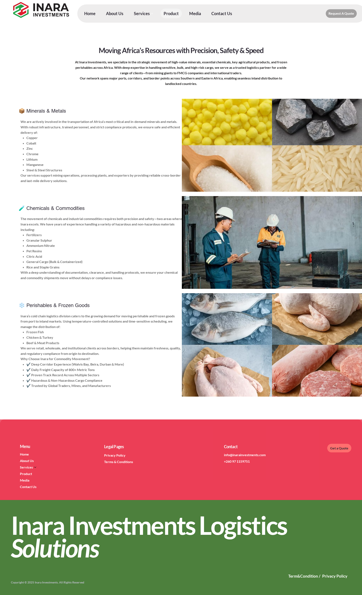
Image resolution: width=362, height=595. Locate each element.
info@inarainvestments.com (245, 455)
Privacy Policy (114, 455)
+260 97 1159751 (237, 461)
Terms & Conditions (118, 462)
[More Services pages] (152, 13)
